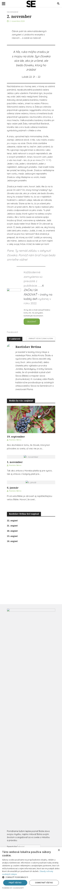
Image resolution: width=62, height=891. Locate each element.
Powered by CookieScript (13, 888)
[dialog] (31, 869)
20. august (12, 530)
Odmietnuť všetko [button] (44, 882)
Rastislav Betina (15, 440)
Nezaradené (12, 12)
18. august (12, 541)
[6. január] (31, 482)
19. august (12, 536)
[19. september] (31, 419)
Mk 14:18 (46, 160)
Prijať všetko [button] (15, 882)
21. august (12, 525)
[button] (31, 877)
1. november (15, 462)
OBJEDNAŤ (31, 321)
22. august (12, 520)
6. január (13, 487)
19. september (16, 436)
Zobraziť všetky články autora (41, 338)
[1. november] (31, 456)
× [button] (59, 850)
